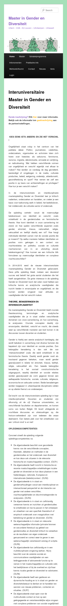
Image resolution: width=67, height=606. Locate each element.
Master (22, 56)
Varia (52, 68)
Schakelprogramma (37, 56)
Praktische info (32, 62)
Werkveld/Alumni (16, 68)
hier (35, 116)
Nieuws (42, 68)
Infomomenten (15, 62)
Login (11, 75)
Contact (31, 68)
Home (12, 56)
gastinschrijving (45, 120)
